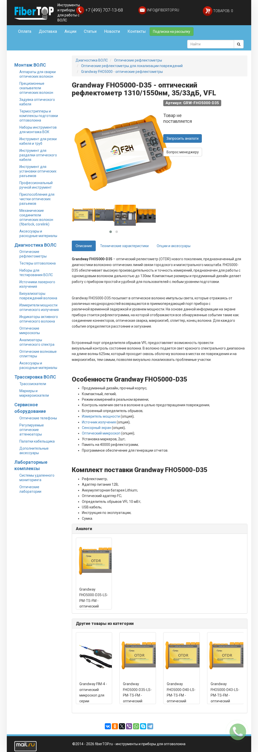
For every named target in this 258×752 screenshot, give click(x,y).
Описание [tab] (84, 246)
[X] (122, 726)
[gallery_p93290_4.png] (147, 215)
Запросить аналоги (183, 138)
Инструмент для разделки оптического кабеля (38, 155)
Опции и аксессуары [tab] (173, 246)
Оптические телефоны (38, 418)
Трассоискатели (32, 384)
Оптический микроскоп (101, 433)
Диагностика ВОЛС (35, 245)
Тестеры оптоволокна (37, 263)
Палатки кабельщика (37, 441)
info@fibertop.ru (162, 10)
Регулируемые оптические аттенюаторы (31, 429)
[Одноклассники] (115, 726)
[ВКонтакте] (108, 726)
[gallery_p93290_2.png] (104, 215)
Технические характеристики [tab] (124, 246)
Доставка (48, 31)
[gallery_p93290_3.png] (125, 215)
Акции (70, 31)
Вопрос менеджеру (183, 152)
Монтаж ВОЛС (30, 65)
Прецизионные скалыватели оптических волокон (36, 88)
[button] (111, 231)
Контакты (136, 31)
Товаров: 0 (222, 11)
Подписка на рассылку (171, 32)
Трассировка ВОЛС (35, 377)
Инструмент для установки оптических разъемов (37, 171)
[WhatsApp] (136, 726)
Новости (112, 31)
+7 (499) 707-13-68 (103, 10)
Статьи (90, 31)
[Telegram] (150, 726)
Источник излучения (99, 422)
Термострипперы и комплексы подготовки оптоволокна (38, 115)
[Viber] (129, 726)
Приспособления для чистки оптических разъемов (36, 199)
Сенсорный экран (96, 428)
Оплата (24, 31)
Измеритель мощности (101, 416)
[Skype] (143, 726)
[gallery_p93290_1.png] (83, 215)
